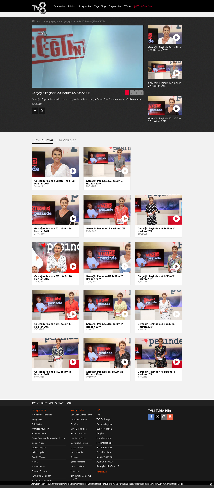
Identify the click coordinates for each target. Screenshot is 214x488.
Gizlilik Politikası (104, 447)
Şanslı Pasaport (78, 461)
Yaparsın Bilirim (77, 466)
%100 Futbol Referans (42, 414)
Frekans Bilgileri (104, 442)
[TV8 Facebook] (151, 417)
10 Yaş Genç (37, 419)
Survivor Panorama (40, 471)
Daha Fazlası (102, 472)
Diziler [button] (71, 6)
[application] (87, 56)
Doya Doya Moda (79, 429)
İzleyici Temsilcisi (104, 428)
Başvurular (115, 6)
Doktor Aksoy (38, 443)
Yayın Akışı (100, 6)
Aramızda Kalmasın (40, 429)
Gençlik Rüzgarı (38, 457)
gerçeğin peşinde (51, 21)
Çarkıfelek (75, 424)
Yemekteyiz (76, 471)
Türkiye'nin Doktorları (41, 476)
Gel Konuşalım (38, 452)
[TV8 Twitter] (157, 417)
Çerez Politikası (104, 452)
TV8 (98, 414)
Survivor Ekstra (38, 466)
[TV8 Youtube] (170, 417)
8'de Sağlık (37, 424)
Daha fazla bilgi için (175, 484)
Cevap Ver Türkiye (79, 419)
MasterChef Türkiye (79, 443)
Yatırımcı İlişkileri (104, 424)
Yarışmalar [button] (59, 6)
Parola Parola (77, 452)
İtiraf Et (35, 461)
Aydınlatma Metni (105, 461)
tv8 (38, 21)
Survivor (74, 457)
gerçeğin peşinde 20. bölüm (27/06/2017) (84, 21)
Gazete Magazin (39, 447)
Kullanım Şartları (104, 457)
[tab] (42, 141)
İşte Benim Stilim (78, 433)
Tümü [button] (127, 6)
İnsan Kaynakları (104, 438)
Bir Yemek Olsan (39, 433)
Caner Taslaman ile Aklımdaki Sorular (48, 438)
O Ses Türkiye (77, 447)
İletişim (100, 433)
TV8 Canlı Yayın (145, 6)
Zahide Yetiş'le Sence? (42, 480)
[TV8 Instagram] (164, 417)
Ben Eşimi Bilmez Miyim (81, 414)
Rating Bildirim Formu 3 (108, 466)
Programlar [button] (84, 6)
